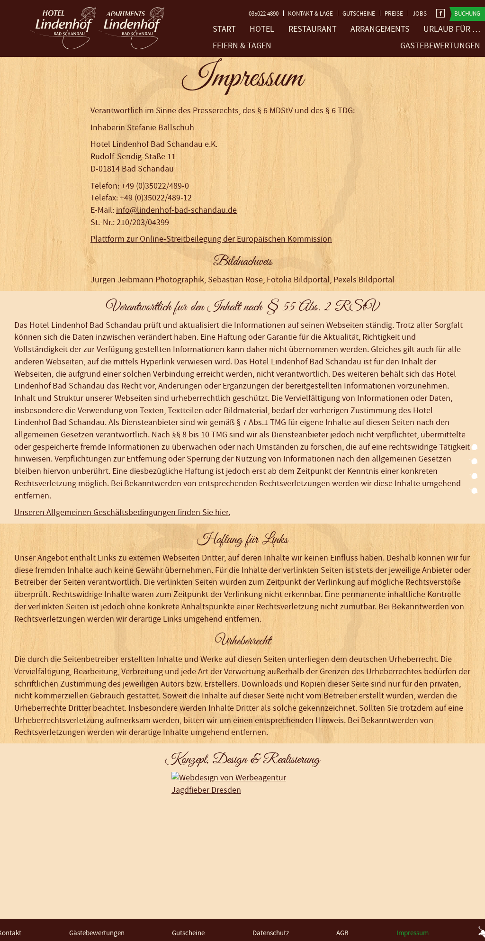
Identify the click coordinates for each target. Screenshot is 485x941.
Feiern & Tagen (242, 45)
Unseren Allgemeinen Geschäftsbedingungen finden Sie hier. (122, 512)
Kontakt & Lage (310, 14)
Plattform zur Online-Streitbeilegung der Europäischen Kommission (211, 239)
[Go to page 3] (473, 476)
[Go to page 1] (473, 448)
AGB (342, 933)
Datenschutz (270, 933)
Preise (394, 14)
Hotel (262, 29)
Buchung (467, 14)
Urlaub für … (451, 29)
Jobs (420, 14)
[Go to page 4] (473, 491)
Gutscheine (358, 14)
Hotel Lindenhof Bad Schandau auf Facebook (440, 13)
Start (224, 29)
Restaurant (312, 29)
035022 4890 (263, 14)
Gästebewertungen (440, 45)
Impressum (412, 933)
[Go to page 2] (473, 462)
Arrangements (380, 29)
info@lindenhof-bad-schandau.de (176, 210)
